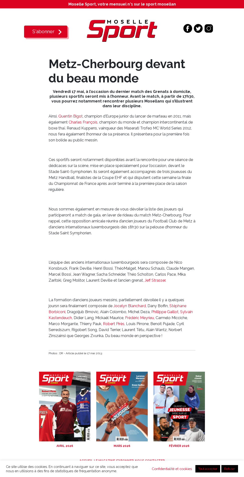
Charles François (83, 122)
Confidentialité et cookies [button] (172, 469)
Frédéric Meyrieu (139, 318)
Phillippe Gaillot (164, 312)
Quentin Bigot (70, 116)
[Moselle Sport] (122, 30)
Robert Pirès (113, 324)
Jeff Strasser (155, 280)
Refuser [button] (229, 469)
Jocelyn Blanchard (129, 306)
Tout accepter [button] (207, 469)
